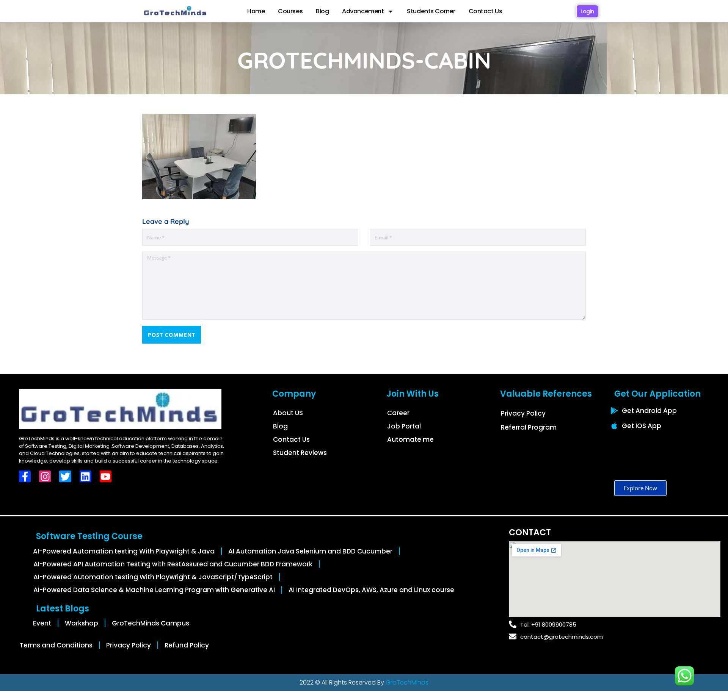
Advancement (363, 11)
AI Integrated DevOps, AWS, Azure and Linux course (371, 589)
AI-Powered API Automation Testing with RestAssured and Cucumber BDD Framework (172, 564)
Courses (290, 11)
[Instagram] (45, 476)
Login (587, 11)
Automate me (410, 439)
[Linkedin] (85, 476)
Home (256, 11)
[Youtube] (105, 476)
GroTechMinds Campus (150, 623)
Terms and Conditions (56, 645)
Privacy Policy (523, 413)
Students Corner (431, 11)
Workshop (81, 623)
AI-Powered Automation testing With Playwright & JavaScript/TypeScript (153, 577)
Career (398, 412)
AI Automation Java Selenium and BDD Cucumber (310, 551)
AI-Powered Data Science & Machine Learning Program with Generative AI (154, 589)
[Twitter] (65, 476)
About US (288, 412)
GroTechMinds (407, 682)
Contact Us (485, 11)
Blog (322, 11)
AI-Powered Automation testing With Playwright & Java (124, 551)
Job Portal (404, 426)
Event (42, 623)
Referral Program (529, 427)
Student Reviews (300, 452)
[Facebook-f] (25, 476)
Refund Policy (187, 645)
